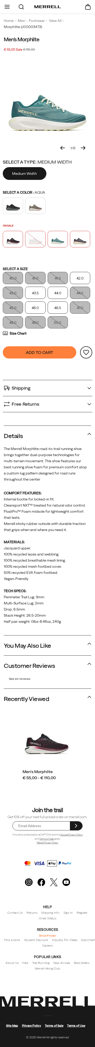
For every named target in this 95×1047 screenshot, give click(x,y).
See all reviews (19, 679)
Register (82, 912)
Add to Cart (39, 352)
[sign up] (76, 825)
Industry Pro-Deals (64, 940)
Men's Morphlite (38, 771)
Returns (32, 912)
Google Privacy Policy (71, 834)
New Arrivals (61, 962)
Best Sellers (81, 962)
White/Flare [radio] (35, 239)
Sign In (68, 912)
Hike (25, 962)
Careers (47, 945)
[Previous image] (62, 148)
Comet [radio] (80, 239)
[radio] (25, 173)
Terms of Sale (46, 838)
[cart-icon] (88, 7)
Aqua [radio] (58, 239)
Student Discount (36, 940)
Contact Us (15, 912)
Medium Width (24, 173)
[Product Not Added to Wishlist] (86, 352)
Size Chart (18, 333)
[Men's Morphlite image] (46, 738)
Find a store (12, 940)
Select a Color (24, 192)
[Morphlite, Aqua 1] (47, 102)
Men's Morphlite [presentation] (21, 39)
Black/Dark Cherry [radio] (13, 239)
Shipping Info (50, 912)
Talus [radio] (35, 205)
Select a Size (15, 269)
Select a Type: (37, 162)
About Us (12, 962)
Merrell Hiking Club (47, 968)
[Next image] (83, 148)
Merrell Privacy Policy (47, 842)
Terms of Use (76, 1025)
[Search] (21, 7)
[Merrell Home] (47, 6)
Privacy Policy (31, 1025)
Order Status (47, 918)
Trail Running (41, 962)
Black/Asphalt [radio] (13, 205)
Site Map (12, 1025)
